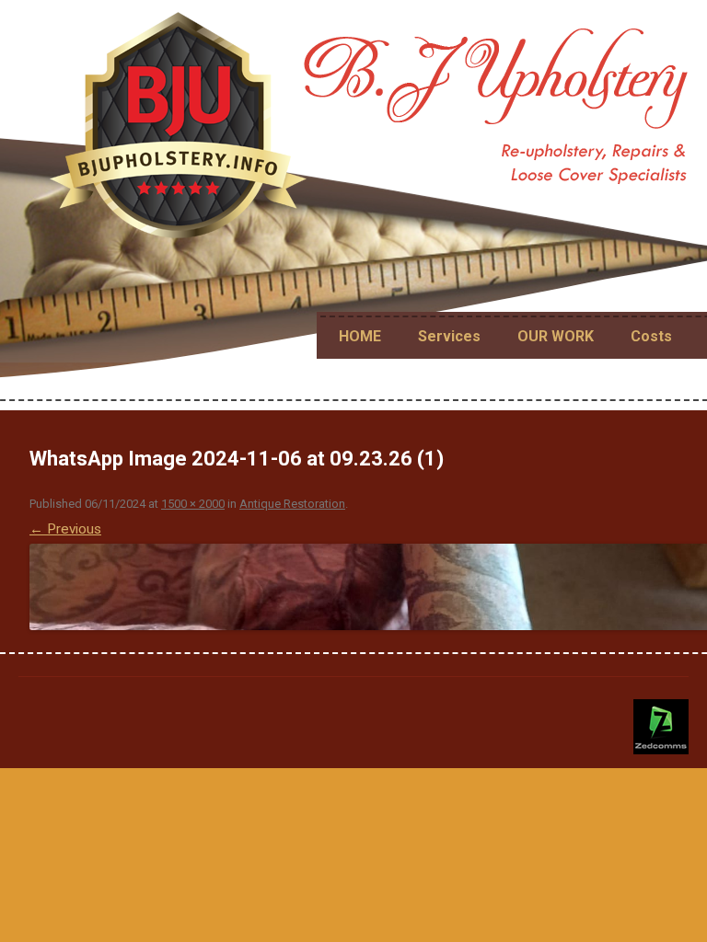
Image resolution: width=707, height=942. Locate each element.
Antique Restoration (292, 504)
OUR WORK (555, 336)
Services (449, 336)
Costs (651, 336)
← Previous (65, 529)
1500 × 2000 (193, 504)
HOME (360, 336)
